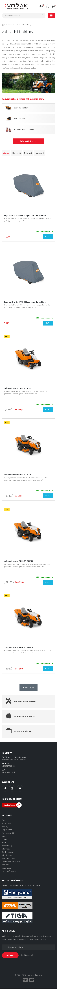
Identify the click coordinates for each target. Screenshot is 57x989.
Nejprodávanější (8, 833)
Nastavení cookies (9, 871)
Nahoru (27, 687)
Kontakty (5, 865)
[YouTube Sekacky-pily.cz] (20, 788)
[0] (41, 5)
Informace (6, 849)
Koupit (48, 236)
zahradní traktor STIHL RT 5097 (17, 474)
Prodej (4, 839)
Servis (4, 842)
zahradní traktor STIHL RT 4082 (17, 388)
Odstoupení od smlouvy (11, 861)
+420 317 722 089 (8, 766)
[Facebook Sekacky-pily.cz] (5, 788)
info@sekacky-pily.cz (9, 772)
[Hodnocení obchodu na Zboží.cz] (12, 805)
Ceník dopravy (7, 852)
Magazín (5, 836)
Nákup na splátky (8, 858)
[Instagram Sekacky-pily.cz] (12, 788)
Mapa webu (6, 868)
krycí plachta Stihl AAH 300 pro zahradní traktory (25, 302)
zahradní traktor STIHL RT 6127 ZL (18, 647)
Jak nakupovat (7, 855)
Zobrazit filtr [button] (27, 141)
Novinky (5, 826)
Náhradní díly (7, 846)
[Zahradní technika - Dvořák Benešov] (15, 6)
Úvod (4, 820)
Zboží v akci (6, 823)
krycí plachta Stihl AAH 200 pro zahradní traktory (25, 215)
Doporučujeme (7, 830)
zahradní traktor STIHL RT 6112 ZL (18, 561)
